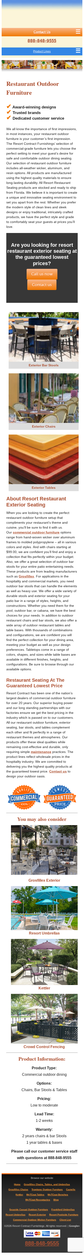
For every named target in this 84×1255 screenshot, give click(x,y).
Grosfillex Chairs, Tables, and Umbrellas (47, 1184)
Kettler (44, 988)
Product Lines (42, 51)
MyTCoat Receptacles (37, 1199)
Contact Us (42, 32)
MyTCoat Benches (58, 1194)
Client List (65, 1219)
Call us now (42, 274)
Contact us (42, 285)
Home (17, 1184)
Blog (56, 1199)
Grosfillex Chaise (18, 1189)
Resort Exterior (37, 1214)
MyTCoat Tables (35, 1194)
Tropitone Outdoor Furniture (47, 1189)
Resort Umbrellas (44, 933)
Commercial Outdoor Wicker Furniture (34, 1219)
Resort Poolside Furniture (63, 1214)
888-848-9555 (42, 40)
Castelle (70, 1189)
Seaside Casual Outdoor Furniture (28, 1209)
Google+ (74, 1226)
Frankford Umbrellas (63, 1209)
